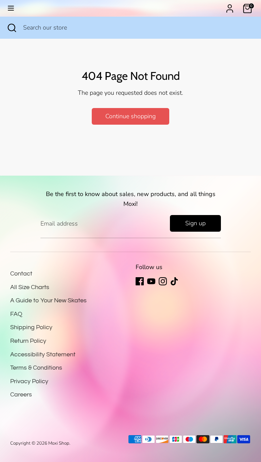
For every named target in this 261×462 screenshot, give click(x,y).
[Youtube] (151, 281)
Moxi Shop (58, 443)
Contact (21, 273)
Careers (21, 394)
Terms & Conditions (36, 368)
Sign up (195, 223)
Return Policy (28, 341)
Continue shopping (130, 116)
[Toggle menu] (11, 8)
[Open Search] (11, 27)
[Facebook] (140, 281)
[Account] (230, 6)
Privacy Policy (29, 381)
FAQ (16, 314)
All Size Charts (29, 287)
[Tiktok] (174, 281)
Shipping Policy (31, 327)
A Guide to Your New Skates (48, 300)
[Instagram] (163, 281)
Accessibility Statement (42, 354)
